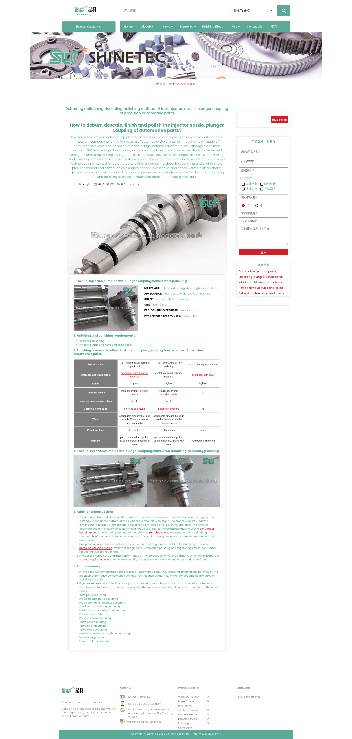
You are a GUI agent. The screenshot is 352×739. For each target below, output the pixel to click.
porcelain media (168, 394)
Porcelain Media (188, 719)
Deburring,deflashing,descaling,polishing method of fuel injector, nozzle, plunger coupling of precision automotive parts (146, 111)
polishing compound (168, 408)
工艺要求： (246, 178)
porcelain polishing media (95, 548)
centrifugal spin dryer (203, 374)
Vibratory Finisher (188, 697)
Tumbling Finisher (188, 710)
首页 (162, 83)
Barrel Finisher (186, 701)
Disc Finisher (185, 705)
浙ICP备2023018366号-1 (207, 734)
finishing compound (134, 408)
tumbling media (159, 532)
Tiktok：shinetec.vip (248, 697)
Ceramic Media (187, 714)
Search (282, 119)
